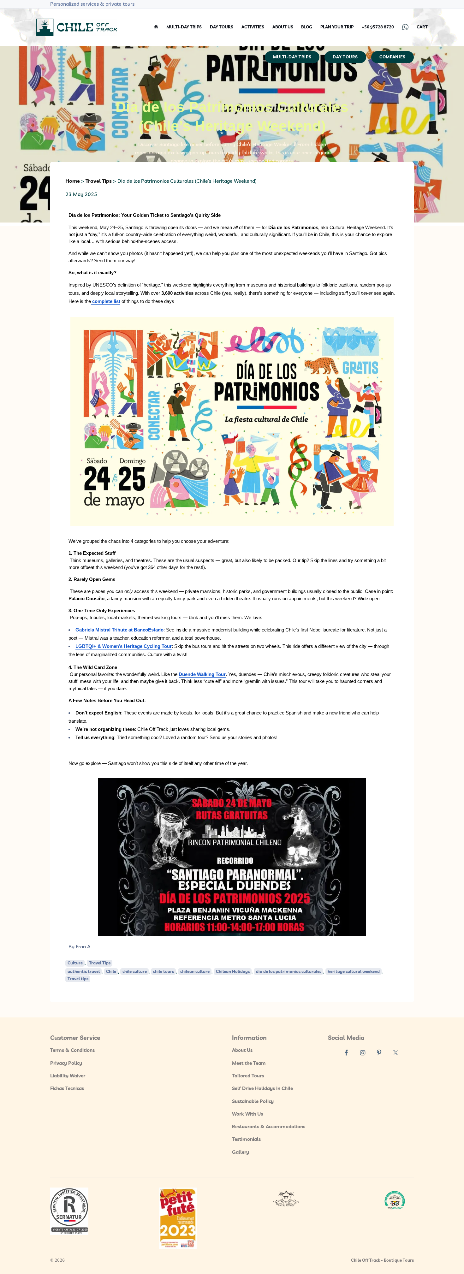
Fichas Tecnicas (67, 1088)
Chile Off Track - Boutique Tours (382, 1260)
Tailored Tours (248, 1076)
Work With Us (247, 1114)
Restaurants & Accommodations (268, 1126)
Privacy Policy (66, 1063)
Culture (75, 962)
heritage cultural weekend (354, 971)
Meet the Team (249, 1063)
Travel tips (78, 978)
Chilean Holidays (233, 971)
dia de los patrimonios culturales (288, 971)
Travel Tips (99, 962)
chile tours (163, 971)
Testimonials (246, 1139)
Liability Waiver (67, 1076)
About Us (242, 1050)
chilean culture (195, 971)
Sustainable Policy (253, 1101)
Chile (111, 971)
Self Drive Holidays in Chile (262, 1088)
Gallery (240, 1152)
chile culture (134, 971)
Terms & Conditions (72, 1050)
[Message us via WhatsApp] (405, 27)
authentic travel (84, 971)
